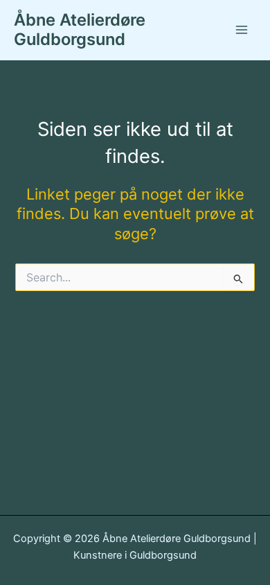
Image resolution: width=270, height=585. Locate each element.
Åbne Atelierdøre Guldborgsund (79, 29)
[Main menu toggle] (241, 29)
